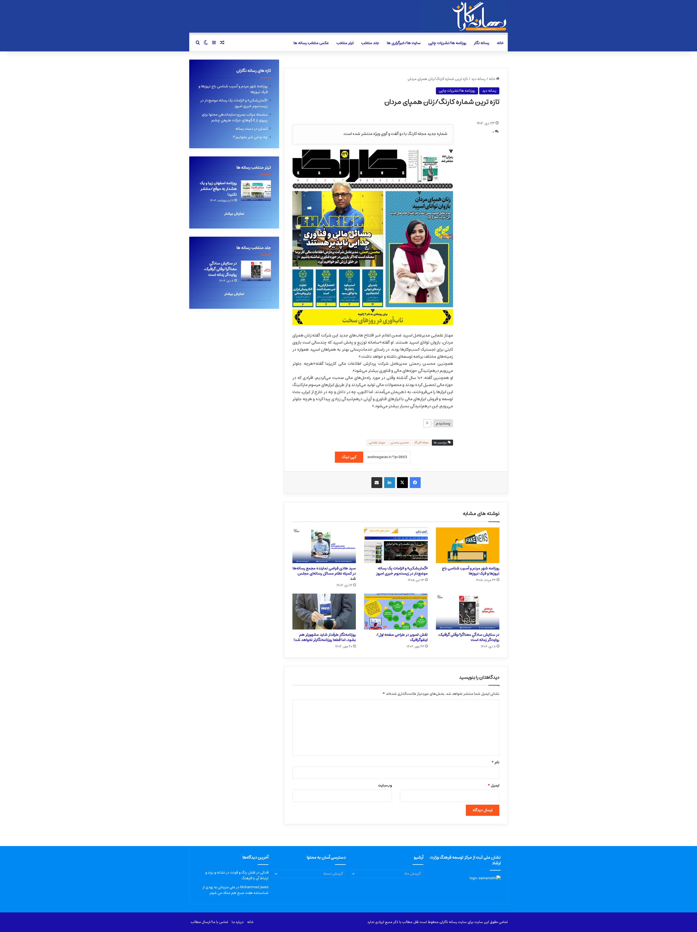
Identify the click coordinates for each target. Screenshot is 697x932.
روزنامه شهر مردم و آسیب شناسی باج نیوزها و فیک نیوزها (470, 571)
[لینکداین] (389, 482)
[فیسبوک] (415, 482)
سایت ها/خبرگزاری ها (404, 43)
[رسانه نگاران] (464, 16)
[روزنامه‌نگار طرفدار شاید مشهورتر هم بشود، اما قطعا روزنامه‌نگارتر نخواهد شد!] (324, 611)
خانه (500, 43)
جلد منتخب (370, 43)
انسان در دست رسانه (252, 128)
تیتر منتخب (345, 43)
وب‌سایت (385, 785)
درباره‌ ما (238, 922)
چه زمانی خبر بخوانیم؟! (250, 137)
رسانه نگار (481, 43)
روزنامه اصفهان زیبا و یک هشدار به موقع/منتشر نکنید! (218, 189)
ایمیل (493, 785)
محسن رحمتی (399, 442)
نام (495, 762)
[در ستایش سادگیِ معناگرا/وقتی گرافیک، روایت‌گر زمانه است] (467, 611)
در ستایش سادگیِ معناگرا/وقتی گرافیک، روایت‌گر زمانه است (468, 637)
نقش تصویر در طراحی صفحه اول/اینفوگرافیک (402, 637)
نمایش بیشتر (234, 214)
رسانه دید (478, 79)
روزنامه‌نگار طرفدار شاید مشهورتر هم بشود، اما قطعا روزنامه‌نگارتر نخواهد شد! (325, 637)
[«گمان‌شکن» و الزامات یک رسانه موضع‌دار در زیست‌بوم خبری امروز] (395, 545)
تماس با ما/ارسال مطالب (209, 922)
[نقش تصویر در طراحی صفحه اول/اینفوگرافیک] (395, 611)
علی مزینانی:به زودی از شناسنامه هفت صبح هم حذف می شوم (235, 890)
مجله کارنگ (421, 442)
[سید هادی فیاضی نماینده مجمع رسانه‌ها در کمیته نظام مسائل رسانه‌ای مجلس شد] (324, 545)
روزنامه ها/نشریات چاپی (447, 43)
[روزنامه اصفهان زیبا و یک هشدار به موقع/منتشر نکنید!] (256, 190)
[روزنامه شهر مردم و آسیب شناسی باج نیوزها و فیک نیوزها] (467, 545)
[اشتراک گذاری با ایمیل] (376, 482)
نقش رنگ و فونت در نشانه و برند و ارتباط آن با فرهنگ (236, 875)
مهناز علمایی (377, 442)
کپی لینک (349, 457)
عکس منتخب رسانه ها (311, 43)
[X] (402, 482)
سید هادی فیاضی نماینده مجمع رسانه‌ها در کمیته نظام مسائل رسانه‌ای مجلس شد (324, 573)
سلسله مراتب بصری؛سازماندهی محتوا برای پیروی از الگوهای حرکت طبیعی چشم (235, 117)
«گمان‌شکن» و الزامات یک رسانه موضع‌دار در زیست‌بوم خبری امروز (402, 571)
